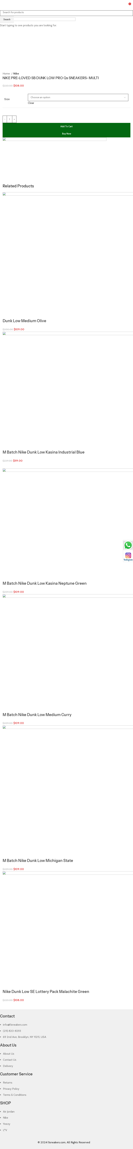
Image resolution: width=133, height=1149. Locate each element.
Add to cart (66, 126)
